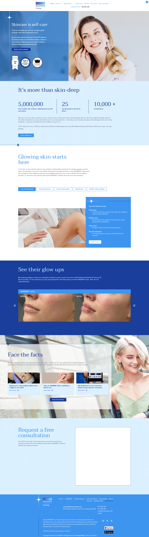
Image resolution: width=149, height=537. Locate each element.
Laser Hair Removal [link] (91, 499)
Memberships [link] (103, 499)
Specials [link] (89, 501)
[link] (147, 2)
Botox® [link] (61, 499)
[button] (114, 78)
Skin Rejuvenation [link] (79, 499)
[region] (74, 46)
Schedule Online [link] (98, 501)
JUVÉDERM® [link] (68, 499)
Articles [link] (111, 499)
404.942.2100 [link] (109, 501)
